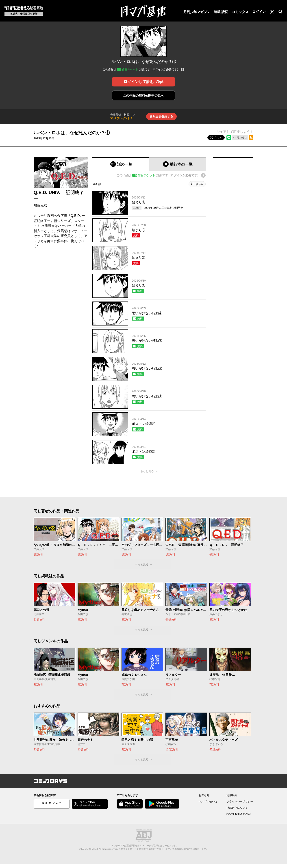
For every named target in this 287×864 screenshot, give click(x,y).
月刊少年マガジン (196, 12)
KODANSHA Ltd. (89, 849)
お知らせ (204, 795)
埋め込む (242, 137)
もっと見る (147, 471)
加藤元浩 (40, 205)
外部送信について (237, 807)
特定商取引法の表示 (238, 814)
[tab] (120, 164)
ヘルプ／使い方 (208, 801)
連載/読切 (221, 12)
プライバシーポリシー (239, 801)
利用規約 (231, 795)
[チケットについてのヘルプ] (182, 70)
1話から (198, 184)
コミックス (240, 12)
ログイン (259, 11)
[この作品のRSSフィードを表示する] (251, 137)
